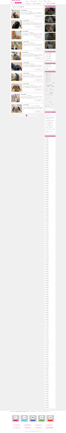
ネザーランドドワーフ (49, 98)
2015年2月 (47, 379)
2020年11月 (47, 257)
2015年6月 (47, 372)
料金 (45, 1)
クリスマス (50, 95)
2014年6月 (47, 393)
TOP (20, 411)
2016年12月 (47, 340)
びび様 (51, 93)
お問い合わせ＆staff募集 (51, 3)
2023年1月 (47, 213)
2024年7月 (47, 181)
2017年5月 (47, 331)
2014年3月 (47, 398)
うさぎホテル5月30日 (25, 52)
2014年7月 (47, 391)
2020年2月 (47, 273)
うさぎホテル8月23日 (48, 36)
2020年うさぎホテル (49, 74)
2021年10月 (47, 238)
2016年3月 (47, 356)
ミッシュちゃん (49, 102)
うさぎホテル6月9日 (26, 41)
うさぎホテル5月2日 (26, 104)
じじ (53, 90)
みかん (52, 94)
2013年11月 (47, 405)
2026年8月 (47, 137)
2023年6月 (47, 204)
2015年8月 (47, 368)
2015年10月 (47, 365)
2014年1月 (47, 402)
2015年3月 (47, 377)
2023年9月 (47, 199)
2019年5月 (47, 289)
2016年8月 (47, 347)
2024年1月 (47, 192)
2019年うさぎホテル (48, 73)
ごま (50, 90)
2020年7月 (47, 264)
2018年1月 (47, 317)
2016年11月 (47, 342)
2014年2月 (47, 400)
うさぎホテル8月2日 (48, 58)
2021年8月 (47, 241)
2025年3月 (47, 167)
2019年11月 (47, 278)
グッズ (44, 3)
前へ (18, 115)
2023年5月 (47, 206)
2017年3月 (47, 335)
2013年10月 (47, 407)
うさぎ (53, 82)
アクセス (41, 1)
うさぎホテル (29, 3)
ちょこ (53, 91)
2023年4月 (47, 208)
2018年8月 (47, 305)
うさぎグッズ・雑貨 (48, 66)
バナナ (51, 99)
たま (50, 91)
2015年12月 (47, 361)
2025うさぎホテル (48, 81)
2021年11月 (47, 236)
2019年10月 (47, 280)
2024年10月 (47, 176)
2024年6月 (47, 183)
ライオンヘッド (47, 103)
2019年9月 (47, 282)
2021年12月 (47, 234)
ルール (50, 1)
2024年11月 (47, 174)
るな (46, 95)
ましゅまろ (47, 94)
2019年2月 (47, 294)
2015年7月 (47, 370)
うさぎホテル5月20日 (26, 62)
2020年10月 (47, 259)
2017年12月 (47, 319)
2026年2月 (47, 148)
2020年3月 (47, 271)
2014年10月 (47, 386)
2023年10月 (47, 197)
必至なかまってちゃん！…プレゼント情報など (50, 28)
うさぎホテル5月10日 (26, 83)
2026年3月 (47, 146)
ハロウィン (47, 99)
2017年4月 (47, 333)
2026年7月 (47, 139)
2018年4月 (47, 312)
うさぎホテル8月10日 (48, 56)
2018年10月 (47, 301)
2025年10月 (47, 155)
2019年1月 (47, 296)
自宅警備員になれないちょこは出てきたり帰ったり (50, 11)
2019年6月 (47, 287)
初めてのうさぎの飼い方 (37, 3)
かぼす (47, 90)
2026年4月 (47, 144)
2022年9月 (47, 220)
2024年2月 (47, 190)
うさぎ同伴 (47, 86)
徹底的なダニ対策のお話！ (49, 60)
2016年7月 (47, 349)
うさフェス (47, 87)
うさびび (53, 86)
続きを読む (38, 26)
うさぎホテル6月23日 (26, 20)
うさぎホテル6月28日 (24, 10)
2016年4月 (47, 354)
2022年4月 (47, 229)
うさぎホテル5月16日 (26, 73)
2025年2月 (47, 169)
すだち (47, 91)
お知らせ (47, 68)
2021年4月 (47, 248)
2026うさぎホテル (48, 82)
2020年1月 (47, 275)
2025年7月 (47, 160)
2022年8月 (47, 222)
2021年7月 (47, 243)
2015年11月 (47, 363)
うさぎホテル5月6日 (23, 94)
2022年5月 (47, 227)
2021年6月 (47, 245)
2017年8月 (47, 326)
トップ (28, 1)
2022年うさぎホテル (48, 77)
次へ (35, 115)
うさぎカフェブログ (34, 1)
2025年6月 (47, 162)
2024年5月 (47, 185)
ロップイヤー (48, 104)
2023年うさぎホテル (49, 78)
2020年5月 (47, 268)
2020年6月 (47, 266)
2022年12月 (47, 215)
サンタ (53, 95)
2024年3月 (47, 188)
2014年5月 (47, 395)
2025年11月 (47, 153)
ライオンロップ (53, 103)
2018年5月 (47, 310)
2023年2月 (47, 211)
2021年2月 (47, 252)
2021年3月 (47, 250)
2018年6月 (47, 308)
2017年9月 (47, 324)
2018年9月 (47, 303)
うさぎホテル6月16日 (25, 31)
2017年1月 (47, 338)
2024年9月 (47, 178)
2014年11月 (47, 384)
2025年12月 (47, 151)
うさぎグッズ (38, 427)
